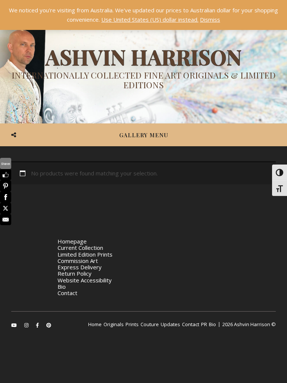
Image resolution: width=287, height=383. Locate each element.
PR (204, 324)
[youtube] (14, 325)
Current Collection (80, 247)
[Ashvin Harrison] (143, 69)
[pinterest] (48, 325)
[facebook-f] (38, 325)
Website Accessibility (85, 280)
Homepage (72, 241)
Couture (150, 324)
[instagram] (27, 325)
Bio (62, 286)
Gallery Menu (143, 135)
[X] (5, 208)
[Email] (5, 219)
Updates (170, 324)
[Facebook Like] (5, 174)
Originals (114, 324)
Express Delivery (80, 267)
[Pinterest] (5, 186)
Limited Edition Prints (85, 254)
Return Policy (75, 273)
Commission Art (78, 260)
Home (95, 324)
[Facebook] (5, 197)
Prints (132, 324)
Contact (67, 293)
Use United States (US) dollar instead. (149, 19)
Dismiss (210, 19)
